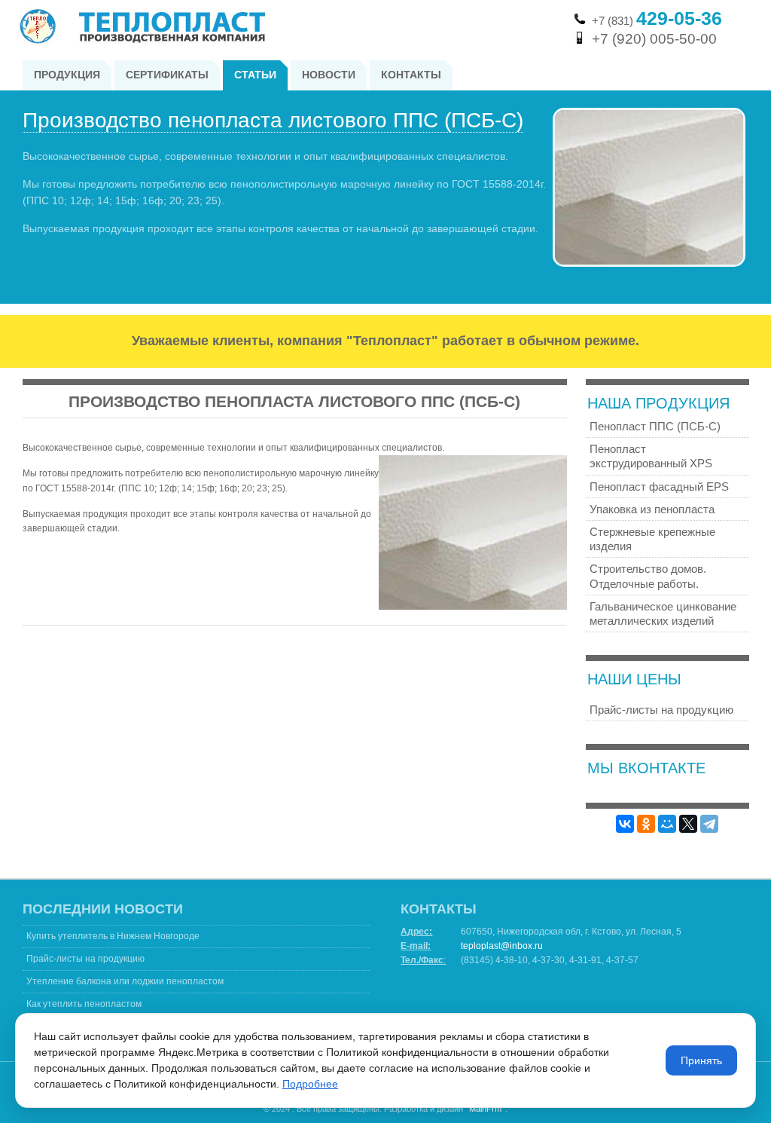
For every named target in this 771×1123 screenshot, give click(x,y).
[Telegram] (709, 824)
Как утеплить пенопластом (84, 1004)
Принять (701, 1060)
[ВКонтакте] (625, 824)
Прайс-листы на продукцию (85, 958)
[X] (688, 824)
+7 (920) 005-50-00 (654, 39)
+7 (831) (657, 20)
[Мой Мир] (667, 824)
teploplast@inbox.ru (502, 946)
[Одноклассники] (646, 824)
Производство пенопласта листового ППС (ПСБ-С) (273, 120)
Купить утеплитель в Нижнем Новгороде (113, 936)
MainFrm (485, 1108)
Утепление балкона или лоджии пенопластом (125, 981)
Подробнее (310, 1084)
